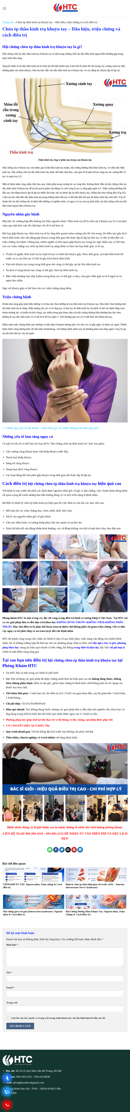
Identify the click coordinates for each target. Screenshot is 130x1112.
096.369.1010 (24, 1076)
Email (10, 987)
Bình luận (12, 944)
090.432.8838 (42, 1076)
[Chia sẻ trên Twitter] (62, 850)
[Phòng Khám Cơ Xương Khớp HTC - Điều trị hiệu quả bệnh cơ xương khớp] (65, 8)
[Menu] (4, 8)
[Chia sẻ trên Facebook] (56, 850)
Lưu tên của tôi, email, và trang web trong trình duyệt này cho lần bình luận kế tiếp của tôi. (58, 1018)
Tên (9, 972)
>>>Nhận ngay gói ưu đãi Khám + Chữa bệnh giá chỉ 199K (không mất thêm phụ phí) (50, 428)
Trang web (11, 1002)
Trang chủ (8, 22)
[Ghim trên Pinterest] (74, 850)
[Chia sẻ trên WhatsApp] (50, 850)
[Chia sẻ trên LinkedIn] (80, 850)
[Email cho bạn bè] (68, 850)
